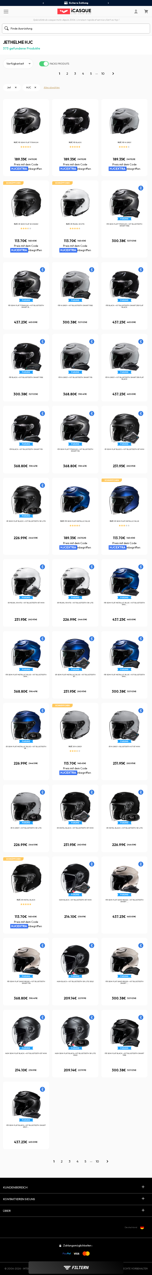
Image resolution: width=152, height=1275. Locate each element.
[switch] (44, 63)
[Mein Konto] (136, 11)
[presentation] (43, 3)
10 (102, 73)
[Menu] (6, 11)
